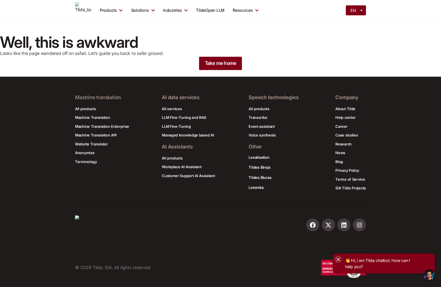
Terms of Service (350, 179)
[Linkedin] (343, 225)
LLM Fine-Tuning (176, 126)
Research (343, 144)
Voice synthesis (262, 135)
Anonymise (84, 153)
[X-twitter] (328, 225)
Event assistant (262, 126)
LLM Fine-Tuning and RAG (184, 117)
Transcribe (258, 117)
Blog (339, 161)
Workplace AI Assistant (181, 167)
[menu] (356, 10)
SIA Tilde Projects (350, 188)
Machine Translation (92, 117)
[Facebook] (312, 225)
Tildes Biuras (260, 177)
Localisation (259, 157)
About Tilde (345, 109)
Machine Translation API (96, 135)
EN (353, 10)
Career (341, 126)
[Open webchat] (429, 275)
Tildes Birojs (259, 167)
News (340, 153)
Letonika (256, 187)
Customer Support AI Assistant (188, 176)
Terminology (86, 161)
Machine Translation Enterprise (102, 126)
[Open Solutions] (153, 10)
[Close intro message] (338, 259)
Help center (345, 117)
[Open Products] (121, 10)
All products (85, 109)
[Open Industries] (186, 10)
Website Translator (91, 144)
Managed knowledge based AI (188, 135)
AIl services (172, 109)
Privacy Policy (347, 170)
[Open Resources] (257, 10)
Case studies (346, 135)
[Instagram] (359, 225)
